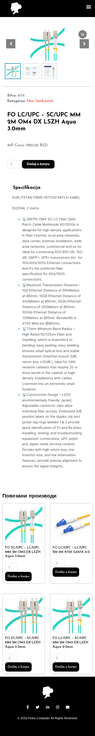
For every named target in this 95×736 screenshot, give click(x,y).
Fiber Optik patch (40, 101)
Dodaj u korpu (38, 164)
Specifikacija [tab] (26, 188)
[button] (89, 6)
